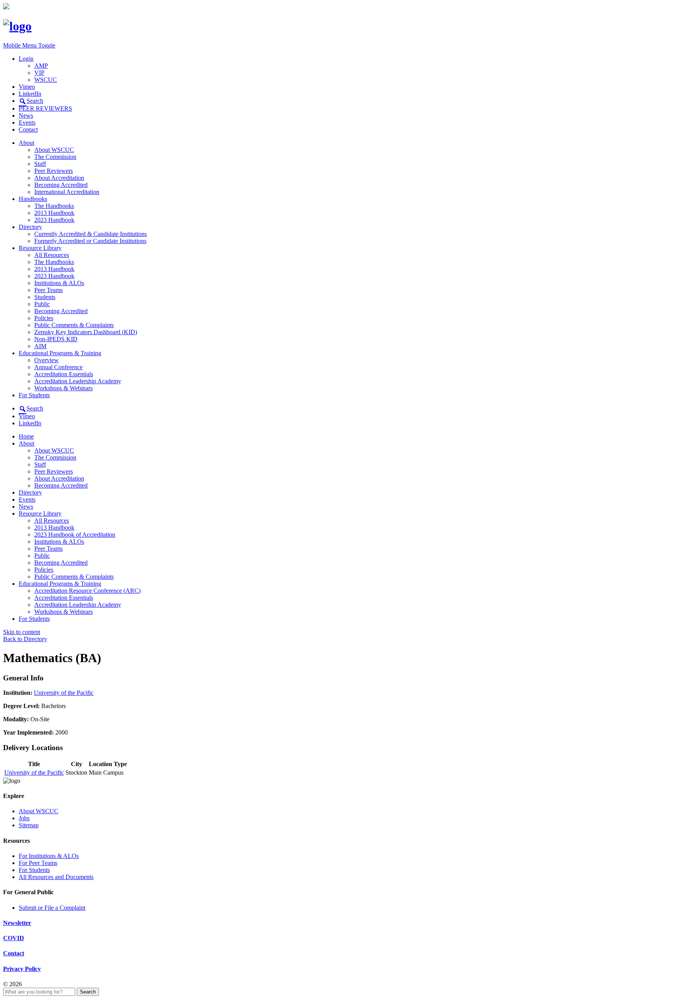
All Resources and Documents (56, 877)
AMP (41, 65)
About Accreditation (59, 177)
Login (26, 58)
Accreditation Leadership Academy (77, 381)
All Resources (51, 255)
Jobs (24, 818)
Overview (46, 360)
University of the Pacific (63, 692)
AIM (40, 346)
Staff (40, 163)
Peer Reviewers (53, 170)
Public (42, 304)
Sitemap (29, 825)
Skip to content (21, 632)
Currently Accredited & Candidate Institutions (90, 234)
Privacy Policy (22, 969)
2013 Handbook (54, 213)
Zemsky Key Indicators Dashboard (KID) (85, 332)
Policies (43, 318)
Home (26, 436)
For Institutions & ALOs (49, 856)
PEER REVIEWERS (45, 108)
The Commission (55, 156)
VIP (39, 72)
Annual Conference (58, 367)
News (26, 115)
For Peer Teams (38, 863)
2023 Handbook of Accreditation (74, 534)
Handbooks (33, 199)
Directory (30, 227)
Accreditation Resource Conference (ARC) (87, 590)
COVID (13, 938)
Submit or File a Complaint (52, 907)
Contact (28, 129)
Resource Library (40, 248)
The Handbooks (54, 206)
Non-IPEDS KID (56, 339)
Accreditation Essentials (63, 374)
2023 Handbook (54, 220)
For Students (34, 395)
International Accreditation (66, 192)
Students (44, 297)
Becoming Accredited (61, 184)
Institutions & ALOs (59, 283)
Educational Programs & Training (60, 353)
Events (27, 122)
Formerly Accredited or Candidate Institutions (90, 241)
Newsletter (17, 923)
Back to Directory (25, 639)
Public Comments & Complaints (74, 325)
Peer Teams (48, 290)
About (26, 142)
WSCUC (45, 79)
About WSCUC (54, 149)
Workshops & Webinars (63, 388)
